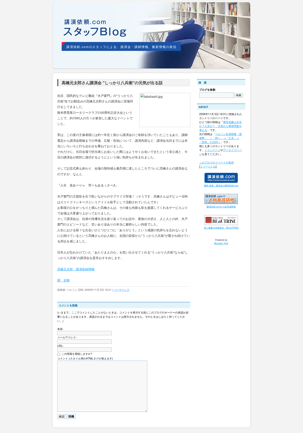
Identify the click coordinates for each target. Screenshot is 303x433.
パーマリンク (122, 289)
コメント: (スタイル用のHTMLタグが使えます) (85, 358)
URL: (60, 345)
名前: (60, 329)
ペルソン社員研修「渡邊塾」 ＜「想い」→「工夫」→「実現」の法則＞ (220, 138)
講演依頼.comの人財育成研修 (221, 206)
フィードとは (208, 166)
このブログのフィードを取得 (216, 162)
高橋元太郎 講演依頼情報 (75, 269)
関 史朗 (63, 280)
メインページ (212, 150)
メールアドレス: (67, 337)
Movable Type (221, 243)
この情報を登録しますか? (76, 353)
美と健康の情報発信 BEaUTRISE (221, 227)
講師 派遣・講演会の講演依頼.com (221, 185)
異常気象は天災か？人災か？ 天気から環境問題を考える (220, 126)
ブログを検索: (207, 90)
